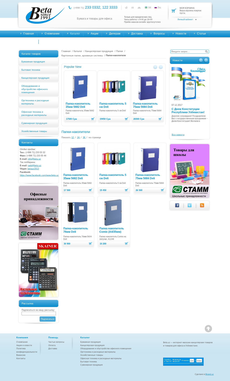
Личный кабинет (185, 19)
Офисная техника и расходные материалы (101, 358)
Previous (155, 67)
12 (72, 137)
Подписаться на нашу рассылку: (38, 310)
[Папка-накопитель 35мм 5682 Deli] (80, 86)
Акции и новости (24, 345)
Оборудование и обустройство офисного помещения (34, 89)
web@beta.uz (34, 165)
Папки (119, 51)
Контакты (29, 41)
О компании (22, 342)
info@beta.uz (34, 159)
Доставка (52, 348)
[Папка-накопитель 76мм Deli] (77, 212)
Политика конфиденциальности (26, 350)
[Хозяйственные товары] (38, 213)
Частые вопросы (56, 342)
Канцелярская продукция (35, 78)
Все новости (178, 135)
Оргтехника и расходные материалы (98, 352)
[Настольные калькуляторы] (38, 270)
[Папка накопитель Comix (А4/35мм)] (113, 212)
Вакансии (20, 355)
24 (78, 137)
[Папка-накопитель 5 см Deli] (113, 86)
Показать (66, 137)
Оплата (52, 345)
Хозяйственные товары (34, 131)
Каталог (78, 51)
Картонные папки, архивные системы (82, 55)
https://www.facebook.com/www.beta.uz (39, 175)
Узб (149, 7)
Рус (159, 7)
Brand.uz (209, 374)
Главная (28, 33)
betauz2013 (33, 168)
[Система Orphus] (188, 362)
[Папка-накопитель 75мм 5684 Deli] (147, 86)
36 (84, 137)
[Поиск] (206, 51)
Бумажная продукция (33, 61)
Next (160, 67)
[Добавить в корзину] (93, 119)
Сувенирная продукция (34, 123)
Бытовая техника (30, 69)
